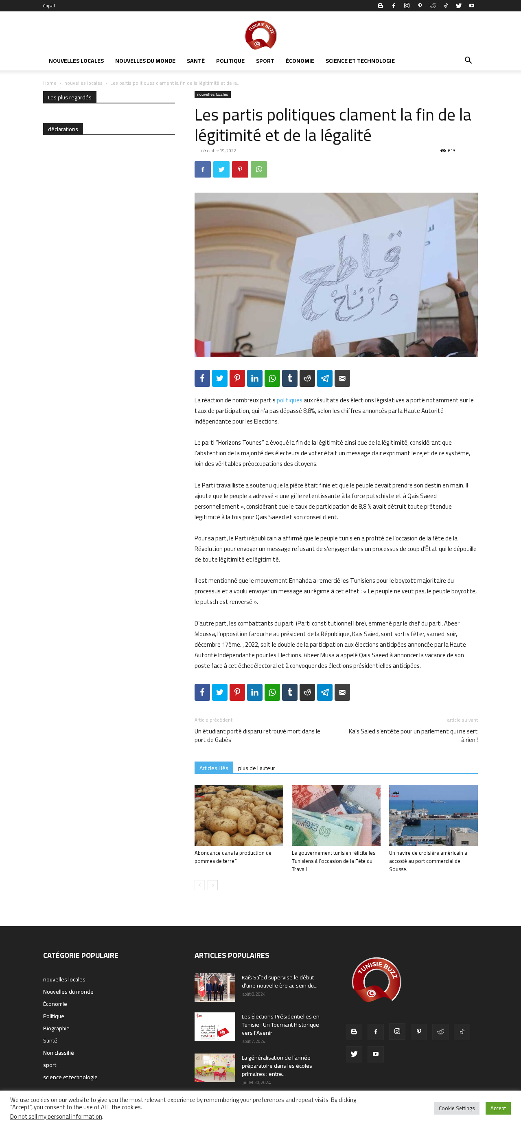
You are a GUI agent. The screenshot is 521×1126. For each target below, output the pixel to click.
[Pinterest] (420, 5)
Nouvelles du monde (145, 60)
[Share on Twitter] (220, 378)
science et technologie (360, 60)
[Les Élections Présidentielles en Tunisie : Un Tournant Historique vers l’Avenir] (215, 1026)
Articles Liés (213, 768)
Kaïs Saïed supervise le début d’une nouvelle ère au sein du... (279, 981)
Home (50, 83)
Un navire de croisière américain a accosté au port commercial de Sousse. (428, 861)
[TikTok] (446, 5)
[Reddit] (433, 5)
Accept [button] (498, 1108)
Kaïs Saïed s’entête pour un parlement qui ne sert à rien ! (413, 735)
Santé (196, 60)
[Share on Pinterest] (237, 378)
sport (265, 60)
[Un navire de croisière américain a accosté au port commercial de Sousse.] (433, 815)
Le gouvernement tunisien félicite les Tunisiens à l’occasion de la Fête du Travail (333, 861)
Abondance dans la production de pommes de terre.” (233, 857)
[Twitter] (459, 5)
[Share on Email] (342, 378)
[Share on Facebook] (202, 378)
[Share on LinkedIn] (255, 378)
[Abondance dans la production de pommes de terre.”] (239, 815)
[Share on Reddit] (307, 378)
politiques (289, 400)
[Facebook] (393, 5)
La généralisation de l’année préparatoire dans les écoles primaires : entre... (277, 1065)
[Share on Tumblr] (290, 378)
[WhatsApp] (259, 169)
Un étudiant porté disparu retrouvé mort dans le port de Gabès (257, 735)
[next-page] (213, 885)
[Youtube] (472, 5)
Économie (300, 60)
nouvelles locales (76, 60)
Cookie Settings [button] (457, 1108)
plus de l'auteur (256, 768)
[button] (468, 61)
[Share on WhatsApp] (272, 378)
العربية (49, 6)
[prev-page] (200, 885)
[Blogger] (380, 5)
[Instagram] (407, 5)
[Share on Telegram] (325, 378)
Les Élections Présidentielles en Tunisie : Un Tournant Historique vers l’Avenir (281, 1024)
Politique (230, 60)
